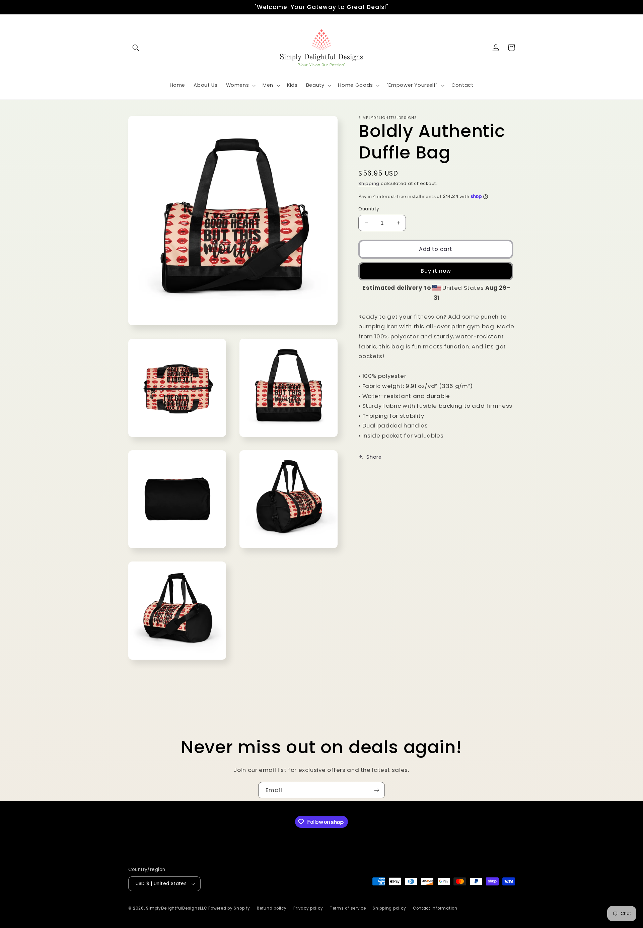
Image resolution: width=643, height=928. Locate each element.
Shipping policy (389, 908)
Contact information (435, 908)
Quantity (368, 209)
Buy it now (436, 271)
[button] (136, 47)
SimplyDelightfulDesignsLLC (176, 908)
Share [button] (373, 457)
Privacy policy (308, 908)
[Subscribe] (376, 790)
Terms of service (348, 908)
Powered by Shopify (229, 908)
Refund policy (272, 908)
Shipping (368, 183)
